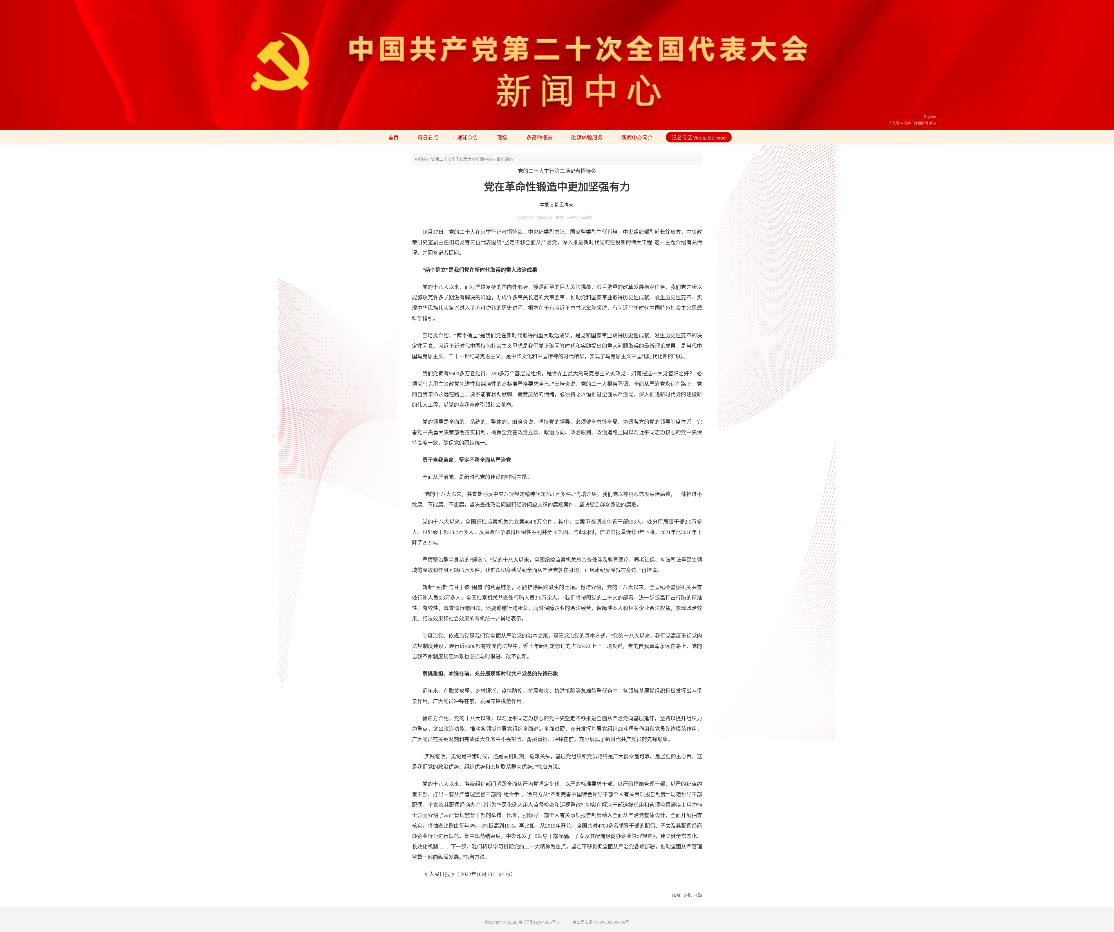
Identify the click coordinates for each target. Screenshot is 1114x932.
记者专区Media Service (699, 137)
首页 (393, 137)
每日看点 (427, 137)
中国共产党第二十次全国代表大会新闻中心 (453, 159)
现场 (502, 137)
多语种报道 (539, 137)
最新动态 (505, 159)
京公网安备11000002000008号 (600, 922)
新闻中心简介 (637, 137)
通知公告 (467, 137)
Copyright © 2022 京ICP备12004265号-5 (522, 922)
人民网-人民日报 (579, 217)
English (930, 116)
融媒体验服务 (587, 137)
